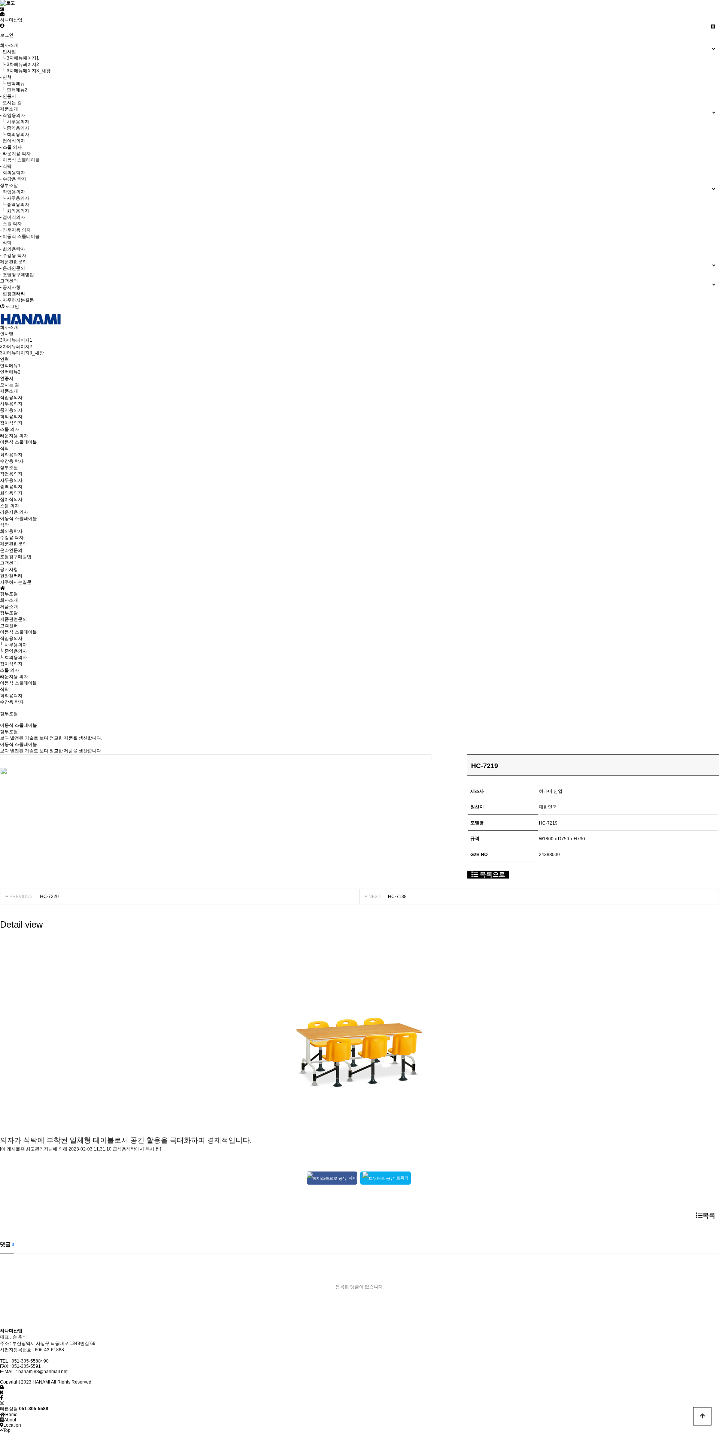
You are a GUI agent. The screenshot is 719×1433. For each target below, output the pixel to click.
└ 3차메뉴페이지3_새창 (25, 70)
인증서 (6, 378)
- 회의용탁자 (12, 172)
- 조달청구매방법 (17, 274)
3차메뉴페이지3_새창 (22, 353)
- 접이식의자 (12, 140)
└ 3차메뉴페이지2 (19, 64)
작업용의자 (11, 397)
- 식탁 (6, 166)
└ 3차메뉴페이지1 (19, 58)
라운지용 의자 (14, 435)
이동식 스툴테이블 (18, 442)
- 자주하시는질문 (17, 300)
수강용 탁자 (12, 461)
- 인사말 (8, 51)
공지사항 (9, 569)
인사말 (6, 333)
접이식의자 (11, 423)
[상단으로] (702, 1416)
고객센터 (9, 625)
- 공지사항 (10, 287)
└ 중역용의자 (14, 128)
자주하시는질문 (15, 582)
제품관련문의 (13, 619)
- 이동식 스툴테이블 (20, 160)
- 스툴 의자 (11, 147)
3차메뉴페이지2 (16, 346)
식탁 (4, 448)
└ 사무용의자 (14, 121)
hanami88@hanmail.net (42, 1371)
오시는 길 (9, 384)
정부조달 (9, 613)
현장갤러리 (11, 575)
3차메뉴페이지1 (16, 340)
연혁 (4, 359)
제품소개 (9, 606)
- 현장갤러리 (12, 293)
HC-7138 (397, 896)
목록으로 (491, 874)
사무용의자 (11, 403)
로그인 (6, 35)
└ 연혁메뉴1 (13, 83)
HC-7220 (49, 896)
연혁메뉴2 (10, 372)
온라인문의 (11, 550)
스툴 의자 (9, 429)
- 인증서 (8, 96)
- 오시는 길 (11, 102)
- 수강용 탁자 (13, 179)
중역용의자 (11, 410)
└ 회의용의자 (14, 134)
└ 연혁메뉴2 (13, 90)
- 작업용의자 (12, 115)
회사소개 (9, 600)
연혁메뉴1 (10, 365)
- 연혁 (6, 77)
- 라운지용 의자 (15, 153)
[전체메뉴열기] (2, 9)
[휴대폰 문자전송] (2, 14)
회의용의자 (11, 416)
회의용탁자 (11, 454)
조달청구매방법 (15, 556)
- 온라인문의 (12, 268)
